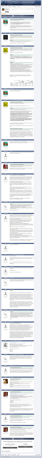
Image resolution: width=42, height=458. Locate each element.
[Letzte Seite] (24, 15)
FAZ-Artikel (16, 210)
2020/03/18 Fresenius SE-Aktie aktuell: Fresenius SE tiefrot (17, 343)
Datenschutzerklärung (7, 456)
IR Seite (28, 105)
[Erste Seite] (2, 15)
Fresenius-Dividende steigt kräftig (14, 20)
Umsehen (4, 4)
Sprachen (2, 456)
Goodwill (14, 355)
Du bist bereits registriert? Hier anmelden (28, 4)
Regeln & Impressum (10, 4)
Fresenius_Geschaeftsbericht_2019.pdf (15, 348)
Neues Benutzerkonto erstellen (10, 447)
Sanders (27, 355)
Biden (23, 356)
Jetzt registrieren (36, 4)
